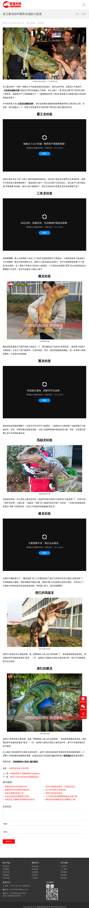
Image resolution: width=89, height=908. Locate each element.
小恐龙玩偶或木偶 (11, 90)
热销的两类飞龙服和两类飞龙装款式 (25, 773)
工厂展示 (64, 869)
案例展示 (64, 875)
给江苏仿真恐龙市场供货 (55, 790)
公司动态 (32, 23)
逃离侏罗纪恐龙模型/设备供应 (17, 790)
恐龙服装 (6, 869)
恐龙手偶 (6, 872)
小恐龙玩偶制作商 (25, 103)
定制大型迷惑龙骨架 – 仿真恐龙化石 (60, 786)
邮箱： (6, 832)
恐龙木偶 (25, 768)
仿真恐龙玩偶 (14, 768)
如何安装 (35, 869)
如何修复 (35, 872)
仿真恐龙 (6, 866)
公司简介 (64, 866)
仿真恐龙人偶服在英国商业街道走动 (20, 799)
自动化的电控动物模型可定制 (17, 796)
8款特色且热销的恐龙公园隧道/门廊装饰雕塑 (61, 799)
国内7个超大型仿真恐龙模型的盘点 (24, 777)
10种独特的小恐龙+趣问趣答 (25, 761)
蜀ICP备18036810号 (58, 907)
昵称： (6, 824)
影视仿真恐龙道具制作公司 (16, 786)
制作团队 (64, 878)
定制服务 (64, 872)
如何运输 (35, 866)
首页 (77, 14)
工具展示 (35, 878)
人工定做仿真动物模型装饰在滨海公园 (61, 796)
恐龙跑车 (6, 875)
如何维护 (35, 875)
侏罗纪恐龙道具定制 (53, 793)
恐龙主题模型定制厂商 (14, 793)
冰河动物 (6, 878)
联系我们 (68, 755)
